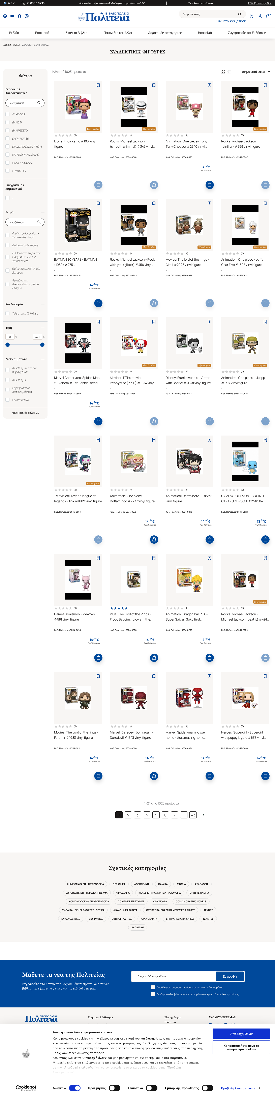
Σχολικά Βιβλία (76, 32)
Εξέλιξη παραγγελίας (260, 3)
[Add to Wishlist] (98, 85)
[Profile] (260, 17)
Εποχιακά (42, 32)
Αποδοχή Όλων (241, 1033)
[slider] (7, 345)
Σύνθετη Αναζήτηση (231, 21)
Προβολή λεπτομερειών (238, 1088)
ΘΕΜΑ (16, 44)
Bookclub (205, 32)
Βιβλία (14, 32)
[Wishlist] (252, 17)
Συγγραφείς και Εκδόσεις (247, 32)
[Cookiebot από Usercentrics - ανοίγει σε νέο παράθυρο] (26, 1088)
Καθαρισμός (20, 413)
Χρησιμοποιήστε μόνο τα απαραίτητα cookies (241, 1047)
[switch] (114, 1088)
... (183, 815)
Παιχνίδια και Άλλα (118, 32)
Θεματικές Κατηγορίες (165, 32)
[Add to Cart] (98, 185)
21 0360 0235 (35, 3)
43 (193, 815)
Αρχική (7, 44)
